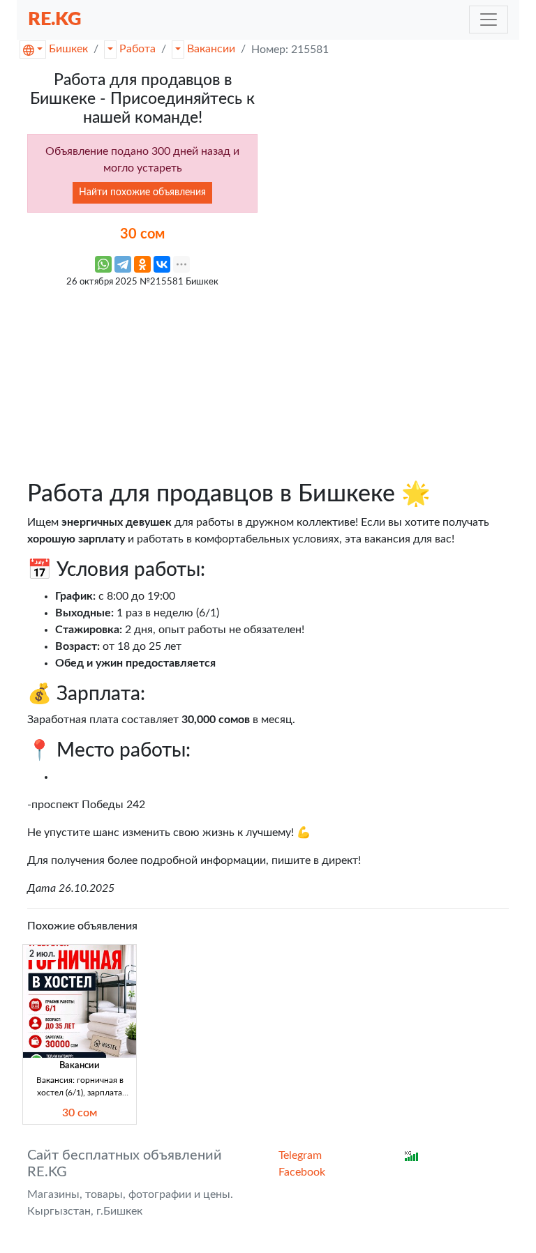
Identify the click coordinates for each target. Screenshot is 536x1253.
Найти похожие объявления (142, 192)
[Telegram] (122, 264)
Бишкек (68, 48)
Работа (137, 48)
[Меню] (488, 19)
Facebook (301, 1172)
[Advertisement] (142, 382)
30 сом (79, 1112)
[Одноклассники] (142, 264)
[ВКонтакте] (162, 264)
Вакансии (211, 48)
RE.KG (55, 19)
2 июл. (42, 954)
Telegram (300, 1155)
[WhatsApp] (103, 264)
